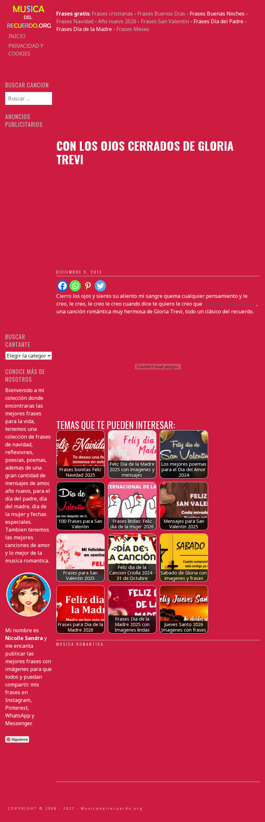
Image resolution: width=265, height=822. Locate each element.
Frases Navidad (74, 21)
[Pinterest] (87, 285)
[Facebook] (62, 285)
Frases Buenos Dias (161, 13)
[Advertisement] (158, 86)
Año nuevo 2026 (117, 21)
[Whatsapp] (75, 285)
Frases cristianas (112, 13)
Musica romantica (80, 644)
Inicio (17, 36)
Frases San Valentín (165, 21)
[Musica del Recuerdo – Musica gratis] (28, 27)
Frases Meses (132, 29)
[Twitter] (100, 285)
